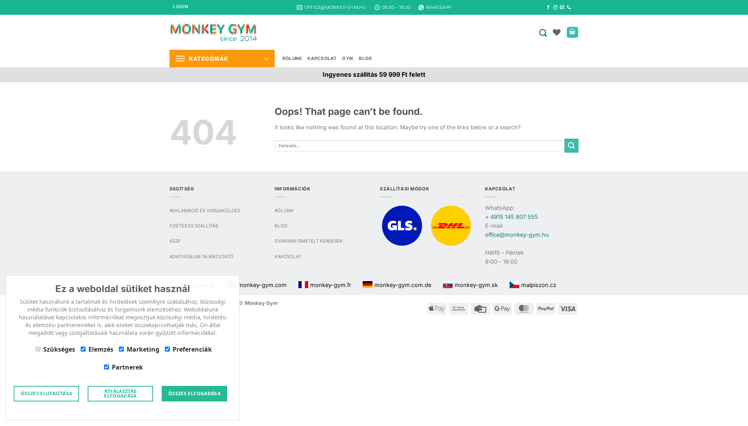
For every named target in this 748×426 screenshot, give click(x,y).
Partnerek (127, 367)
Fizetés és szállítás (193, 226)
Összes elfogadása (194, 393)
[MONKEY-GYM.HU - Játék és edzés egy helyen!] (213, 32)
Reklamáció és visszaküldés (204, 210)
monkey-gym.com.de (402, 285)
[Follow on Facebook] (548, 7)
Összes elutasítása (46, 393)
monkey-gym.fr (330, 285)
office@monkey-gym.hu (517, 234)
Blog (365, 58)
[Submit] (572, 146)
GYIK (347, 58)
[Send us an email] (562, 7)
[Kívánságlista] (557, 32)
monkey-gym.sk (476, 285)
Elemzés (100, 349)
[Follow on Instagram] (555, 7)
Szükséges (59, 349)
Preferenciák (192, 349)
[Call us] (569, 7)
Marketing (143, 349)
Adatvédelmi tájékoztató (201, 256)
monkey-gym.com (262, 285)
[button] (180, 7)
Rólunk (292, 58)
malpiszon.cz (538, 285)
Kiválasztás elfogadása (120, 393)
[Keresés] (544, 32)
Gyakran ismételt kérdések (309, 241)
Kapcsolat (322, 58)
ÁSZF (175, 241)
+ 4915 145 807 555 (511, 216)
